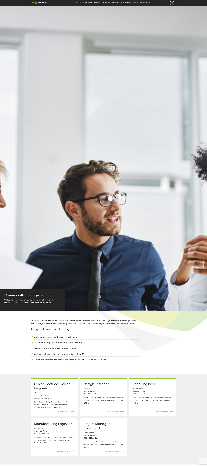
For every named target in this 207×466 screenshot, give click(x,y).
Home (78, 3)
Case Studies (126, 3)
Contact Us (145, 3)
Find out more (63, 411)
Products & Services (91, 3)
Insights (106, 3)
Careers (115, 3)
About (135, 3)
